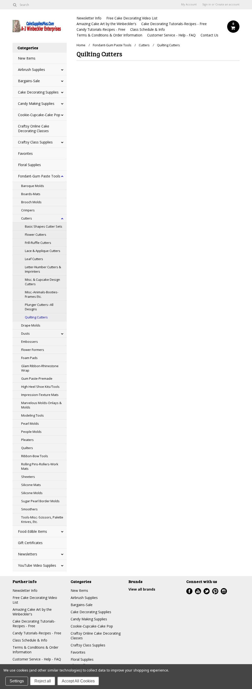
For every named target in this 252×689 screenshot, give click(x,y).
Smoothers (29, 509)
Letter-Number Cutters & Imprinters (43, 269)
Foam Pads (29, 358)
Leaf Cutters (34, 259)
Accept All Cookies (78, 681)
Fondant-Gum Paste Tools (39, 176)
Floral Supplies (29, 164)
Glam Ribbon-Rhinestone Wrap (40, 368)
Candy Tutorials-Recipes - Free (101, 29)
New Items (26, 58)
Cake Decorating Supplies (38, 92)
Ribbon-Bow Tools (34, 456)
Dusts (25, 333)
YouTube (198, 591)
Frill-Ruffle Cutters (38, 242)
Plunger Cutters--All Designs (39, 306)
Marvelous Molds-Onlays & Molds (41, 405)
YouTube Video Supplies (37, 565)
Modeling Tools (32, 415)
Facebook (189, 591)
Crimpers (28, 210)
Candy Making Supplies (36, 103)
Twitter (207, 591)
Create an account (227, 4)
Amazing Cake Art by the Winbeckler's (106, 23)
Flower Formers (32, 349)
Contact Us (209, 35)
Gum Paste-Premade (36, 378)
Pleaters (27, 440)
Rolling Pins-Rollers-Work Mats (39, 466)
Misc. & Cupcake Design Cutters (42, 281)
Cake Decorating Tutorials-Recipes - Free (174, 23)
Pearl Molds (30, 423)
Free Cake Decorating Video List (132, 18)
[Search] (15, 4)
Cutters (26, 218)
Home (81, 45)
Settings (17, 681)
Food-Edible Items (32, 531)
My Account (189, 4)
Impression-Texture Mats (40, 394)
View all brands (141, 589)
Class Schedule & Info (147, 29)
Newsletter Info (89, 18)
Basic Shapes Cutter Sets (43, 226)
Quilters (27, 448)
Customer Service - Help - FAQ (171, 35)
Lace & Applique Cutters (42, 251)
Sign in (206, 4)
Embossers (29, 341)
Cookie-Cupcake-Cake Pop (39, 114)
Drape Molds (30, 325)
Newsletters (27, 554)
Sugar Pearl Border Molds (40, 501)
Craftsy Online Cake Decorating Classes (33, 128)
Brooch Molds (31, 202)
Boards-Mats (30, 194)
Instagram (224, 591)
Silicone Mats (31, 485)
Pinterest (215, 591)
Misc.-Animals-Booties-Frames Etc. (41, 294)
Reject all (42, 681)
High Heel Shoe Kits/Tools (40, 386)
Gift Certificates (30, 542)
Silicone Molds (32, 493)
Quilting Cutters (36, 317)
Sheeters (28, 476)
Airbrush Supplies (31, 69)
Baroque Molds (32, 186)
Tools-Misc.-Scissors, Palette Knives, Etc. (42, 519)
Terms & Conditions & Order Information (109, 35)
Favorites (25, 153)
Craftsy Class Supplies (35, 142)
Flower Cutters (35, 234)
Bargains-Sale (29, 80)
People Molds (31, 431)
